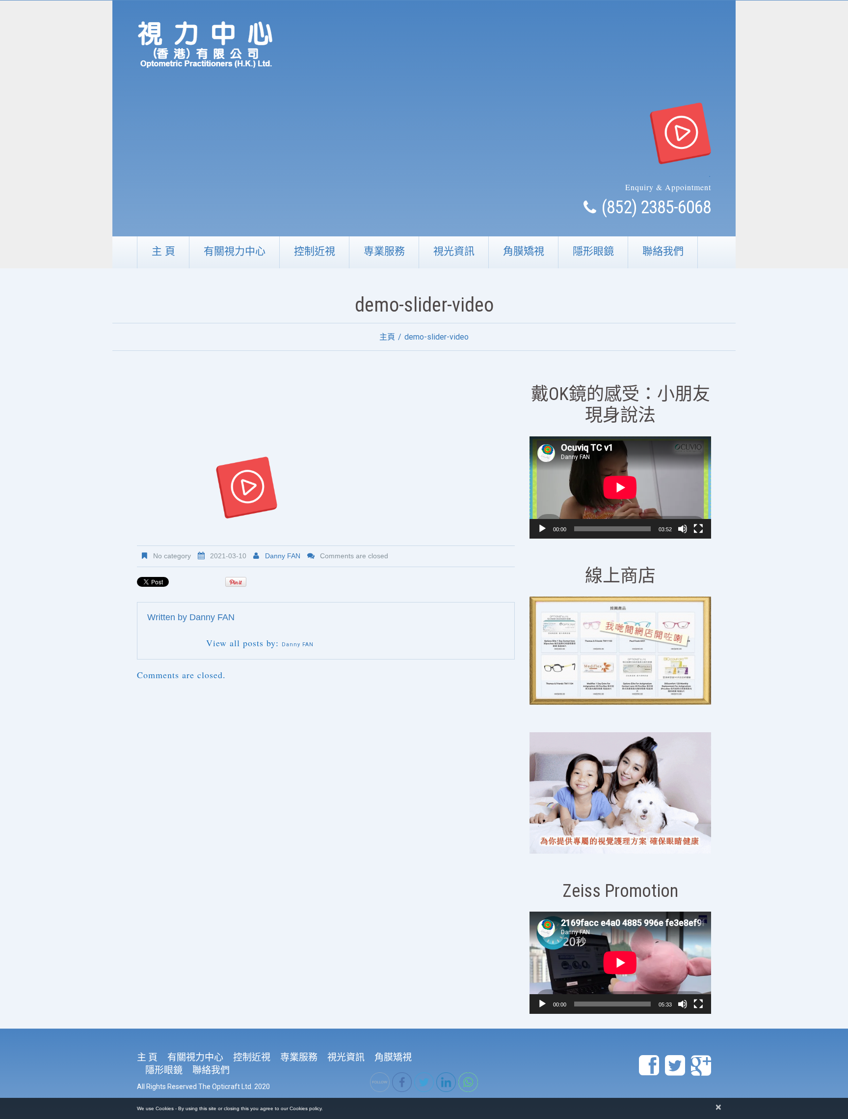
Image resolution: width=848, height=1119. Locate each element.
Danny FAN (282, 556)
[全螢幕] (698, 529)
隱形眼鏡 (593, 251)
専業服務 (384, 251)
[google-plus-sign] (701, 1066)
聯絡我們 (663, 251)
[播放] (542, 529)
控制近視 (314, 251)
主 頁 (163, 251)
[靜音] (683, 529)
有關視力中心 (234, 251)
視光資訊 (454, 251)
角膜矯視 (523, 251)
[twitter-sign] (675, 1066)
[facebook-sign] (649, 1066)
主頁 (387, 337)
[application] (620, 487)
